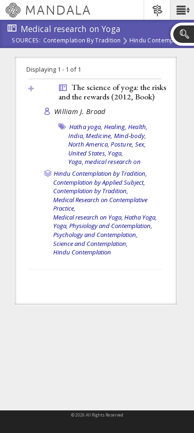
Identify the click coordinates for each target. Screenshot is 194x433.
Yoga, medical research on (104, 161)
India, (76, 135)
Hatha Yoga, (140, 217)
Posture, (122, 144)
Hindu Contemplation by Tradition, (100, 173)
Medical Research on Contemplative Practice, (100, 204)
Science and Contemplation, (90, 243)
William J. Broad (79, 111)
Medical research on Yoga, (88, 217)
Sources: (26, 41)
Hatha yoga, (86, 127)
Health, (138, 127)
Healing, (115, 127)
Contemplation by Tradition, (90, 191)
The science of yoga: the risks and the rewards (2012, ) (112, 92)
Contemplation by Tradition (82, 41)
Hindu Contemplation (159, 41)
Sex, (140, 144)
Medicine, (99, 135)
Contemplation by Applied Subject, (99, 182)
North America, (89, 144)
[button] (182, 10)
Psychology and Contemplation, (95, 234)
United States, (87, 153)
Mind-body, (130, 135)
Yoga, (115, 153)
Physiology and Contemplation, (110, 225)
